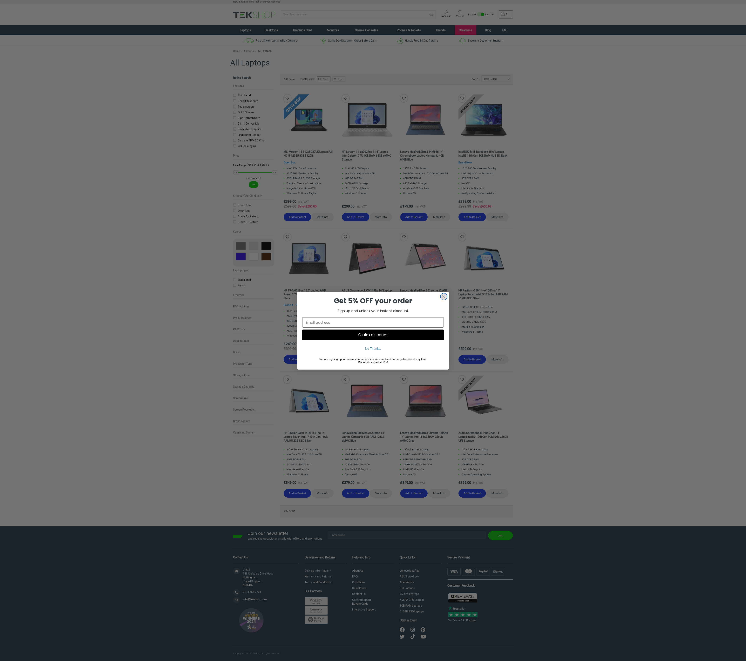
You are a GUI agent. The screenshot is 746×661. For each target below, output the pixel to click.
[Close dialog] (443, 296)
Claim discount (373, 334)
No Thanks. (373, 348)
